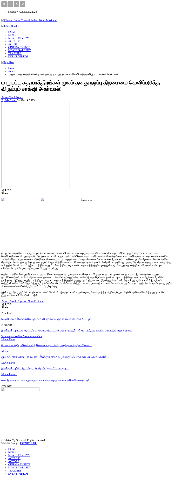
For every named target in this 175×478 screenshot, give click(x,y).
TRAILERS (15, 53)
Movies (5, 351)
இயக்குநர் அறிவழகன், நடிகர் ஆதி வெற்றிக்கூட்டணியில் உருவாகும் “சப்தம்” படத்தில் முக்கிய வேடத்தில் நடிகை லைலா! (67, 330)
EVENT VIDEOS (18, 56)
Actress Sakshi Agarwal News (17, 301)
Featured (39, 301)
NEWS (12, 34)
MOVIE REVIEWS (19, 38)
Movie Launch (9, 374)
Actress (5, 97)
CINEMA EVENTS (19, 47)
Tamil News (16, 97)
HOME (12, 31)
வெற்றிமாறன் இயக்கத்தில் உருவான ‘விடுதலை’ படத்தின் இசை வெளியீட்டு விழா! (46, 318)
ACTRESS (14, 41)
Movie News (8, 339)
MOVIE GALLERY (19, 50)
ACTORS (13, 44)
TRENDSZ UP (28, 443)
